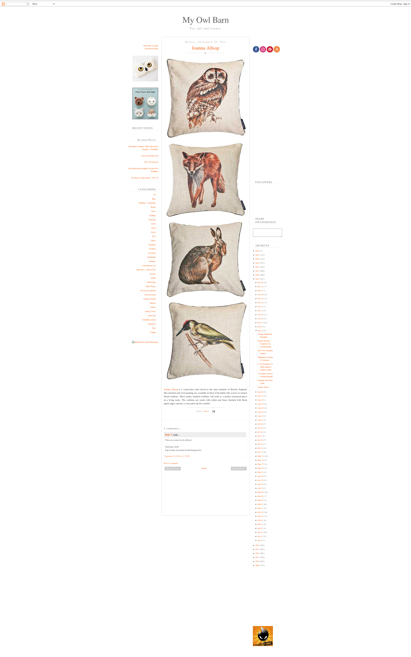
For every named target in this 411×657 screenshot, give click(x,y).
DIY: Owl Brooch (151, 162)
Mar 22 (261, 496)
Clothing (152, 215)
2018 (257, 267)
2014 (257, 545)
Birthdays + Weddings (147, 203)
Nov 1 (260, 310)
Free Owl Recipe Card (149, 155)
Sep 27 (260, 330)
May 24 (261, 460)
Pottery (153, 307)
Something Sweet (149, 319)
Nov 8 (260, 306)
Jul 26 (260, 424)
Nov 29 (261, 294)
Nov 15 (261, 302)
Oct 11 (260, 322)
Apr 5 (260, 488)
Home (204, 468)
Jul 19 (260, 428)
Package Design (150, 298)
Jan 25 (260, 528)
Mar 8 (260, 504)
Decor (153, 232)
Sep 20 (260, 392)
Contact (155, 48)
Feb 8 (260, 520)
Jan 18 (260, 532)
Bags (154, 198)
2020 (257, 259)
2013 (257, 549)
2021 (257, 254)
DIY (154, 236)
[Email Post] (213, 411)
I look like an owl (149, 265)
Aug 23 (261, 408)
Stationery (152, 323)
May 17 (261, 464)
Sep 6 (260, 400)
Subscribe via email (150, 45)
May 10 (261, 468)
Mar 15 (261, 500)
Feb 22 (260, 512)
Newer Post (172, 468)
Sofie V (169, 434)
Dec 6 (260, 290)
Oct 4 (260, 326)
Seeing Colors (150, 311)
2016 (257, 275)
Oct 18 (260, 318)
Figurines (152, 244)
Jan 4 (260, 540)
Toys (154, 328)
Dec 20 (260, 282)
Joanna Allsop (205, 47)
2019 (257, 263)
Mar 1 (260, 508)
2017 (257, 271)
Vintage (153, 332)
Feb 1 (260, 524)
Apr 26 (260, 476)
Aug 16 (261, 412)
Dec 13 (260, 286)
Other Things (151, 286)
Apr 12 (260, 484)
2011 (257, 557)
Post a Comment (171, 463)
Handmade (152, 257)
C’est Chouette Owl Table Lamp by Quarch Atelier (265, 367)
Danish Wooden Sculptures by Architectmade (264, 343)
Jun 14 (260, 448)
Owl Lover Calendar (148, 290)
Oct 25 (260, 314)
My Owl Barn (205, 19)
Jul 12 (260, 432)
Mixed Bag (151, 282)
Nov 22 (261, 298)
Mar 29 (261, 492)
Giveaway (152, 253)
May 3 (260, 472)
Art (154, 194)
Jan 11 (260, 536)
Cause (153, 211)
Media (153, 278)
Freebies (152, 248)
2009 (257, 565)
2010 (257, 561)
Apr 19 (260, 480)
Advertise (148, 48)
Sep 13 (260, 396)
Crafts (153, 223)
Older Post (238, 468)
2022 (257, 250)
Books (153, 207)
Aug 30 (261, 404)
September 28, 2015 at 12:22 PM (177, 456)
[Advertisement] (205, 483)
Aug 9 (260, 416)
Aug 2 (260, 420)
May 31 (261, 456)
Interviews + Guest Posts (146, 269)
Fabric (153, 240)
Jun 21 (260, 444)
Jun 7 (260, 452)
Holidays (152, 261)
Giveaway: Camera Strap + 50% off (144, 177)
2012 (257, 553)
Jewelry (153, 273)
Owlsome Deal (150, 294)
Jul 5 (260, 436)
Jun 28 (260, 440)
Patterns (153, 303)
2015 (257, 279)
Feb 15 (260, 516)
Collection (152, 219)
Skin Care (152, 315)
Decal (153, 228)
